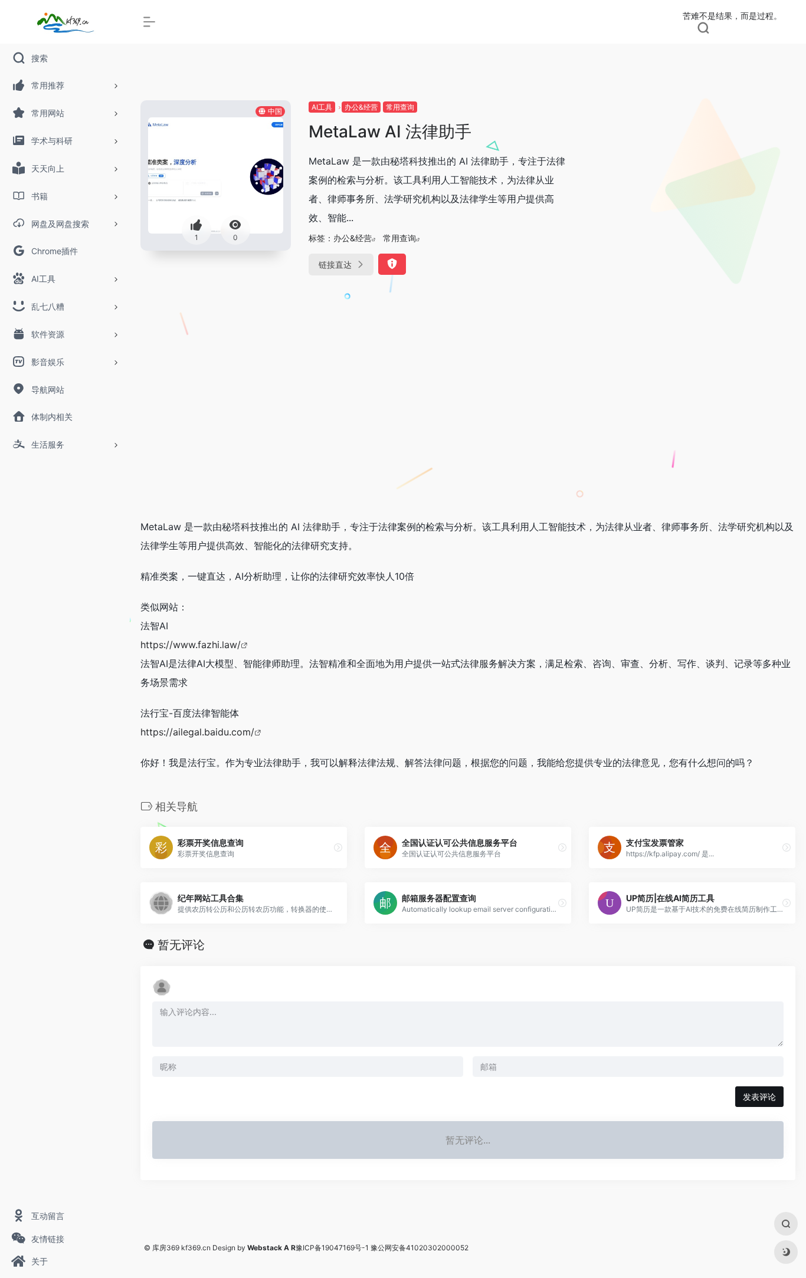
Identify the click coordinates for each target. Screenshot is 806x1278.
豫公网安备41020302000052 (419, 1247)
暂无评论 (181, 945)
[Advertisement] (467, 420)
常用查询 (400, 107)
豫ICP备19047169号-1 (332, 1247)
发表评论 (759, 1097)
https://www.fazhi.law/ (190, 645)
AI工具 (322, 107)
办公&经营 (361, 107)
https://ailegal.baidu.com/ (197, 732)
